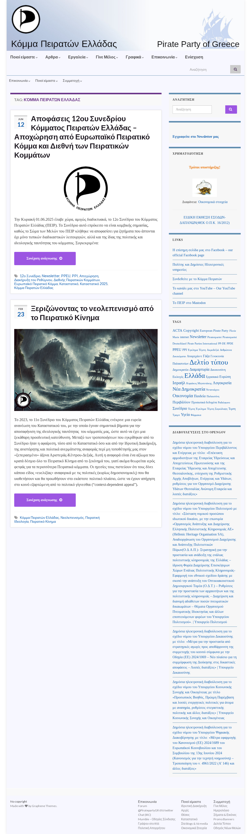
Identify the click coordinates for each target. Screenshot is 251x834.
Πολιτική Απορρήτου (151, 828)
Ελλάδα (194, 375)
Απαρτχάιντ (194, 356)
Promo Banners (223, 819)
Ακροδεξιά (213, 350)
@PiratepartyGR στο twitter (155, 810)
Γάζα (206, 356)
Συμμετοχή (71, 80)
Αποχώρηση (89, 276)
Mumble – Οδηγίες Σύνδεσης (157, 819)
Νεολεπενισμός (72, 517)
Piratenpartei (214, 337)
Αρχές (185, 810)
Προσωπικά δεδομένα (204, 402)
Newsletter (51, 276)
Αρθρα (52, 57)
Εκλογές (178, 377)
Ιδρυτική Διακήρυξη (194, 806)
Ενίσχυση (194, 57)
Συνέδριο (180, 408)
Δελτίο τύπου (208, 362)
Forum (142, 806)
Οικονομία (183, 395)
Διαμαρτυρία (199, 369)
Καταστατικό (68, 284)
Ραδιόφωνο (224, 402)
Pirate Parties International (202, 343)
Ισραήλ (179, 382)
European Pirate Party (214, 330)
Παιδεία (200, 396)
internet (184, 337)
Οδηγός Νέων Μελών (227, 828)
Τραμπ (176, 414)
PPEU (65, 276)
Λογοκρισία (222, 383)
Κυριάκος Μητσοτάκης (199, 383)
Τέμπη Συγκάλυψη (217, 408)
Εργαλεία (77, 57)
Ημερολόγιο (221, 810)
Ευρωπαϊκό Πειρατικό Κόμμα (36, 284)
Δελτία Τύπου (222, 823)
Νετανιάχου (212, 389)
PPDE (230, 343)
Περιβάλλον (181, 402)
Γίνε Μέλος (106, 57)
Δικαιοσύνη (218, 369)
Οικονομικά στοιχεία (212, 202)
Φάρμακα (196, 415)
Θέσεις (185, 815)
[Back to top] (240, 823)
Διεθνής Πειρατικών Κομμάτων (77, 280)
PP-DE (222, 343)
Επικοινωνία (163, 57)
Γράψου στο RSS (148, 823)
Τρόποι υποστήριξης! (204, 167)
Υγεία (185, 414)
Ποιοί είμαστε (23, 57)
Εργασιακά (212, 377)
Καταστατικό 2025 (94, 284)
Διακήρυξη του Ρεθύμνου (33, 280)
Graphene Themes (44, 806)
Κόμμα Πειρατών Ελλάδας (33, 288)
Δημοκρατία (180, 369)
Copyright (191, 330)
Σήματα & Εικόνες (225, 815)
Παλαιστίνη (213, 396)
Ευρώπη (225, 377)
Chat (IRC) (144, 815)
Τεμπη (232, 408)
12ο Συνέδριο (30, 276)
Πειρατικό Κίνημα (43, 521)
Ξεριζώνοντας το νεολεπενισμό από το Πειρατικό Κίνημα (92, 313)
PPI (75, 276)
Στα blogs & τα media (194, 823)
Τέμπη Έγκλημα (197, 408)
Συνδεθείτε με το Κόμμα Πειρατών (197, 279)
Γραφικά (134, 57)
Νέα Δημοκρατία (189, 389)
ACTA (177, 330)
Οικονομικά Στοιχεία (194, 828)
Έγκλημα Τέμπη (197, 350)
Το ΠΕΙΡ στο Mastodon (189, 303)
